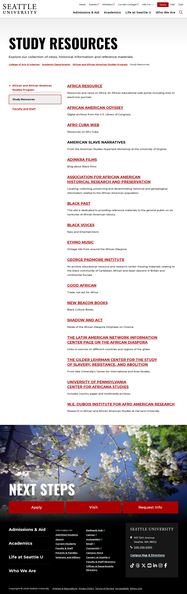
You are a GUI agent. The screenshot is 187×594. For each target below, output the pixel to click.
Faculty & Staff (64, 548)
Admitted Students (67, 534)
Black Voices (80, 225)
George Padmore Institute (95, 259)
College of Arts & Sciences (24, 64)
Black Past (79, 203)
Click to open (147, 5)
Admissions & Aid (86, 12)
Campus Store (94, 552)
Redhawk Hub (94, 530)
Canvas (90, 534)
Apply (163, 4)
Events (93, 4)
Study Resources (24, 99)
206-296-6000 (143, 547)
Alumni (60, 539)
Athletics (107, 4)
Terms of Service (104, 588)
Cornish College (127, 4)
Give (180, 4)
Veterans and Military (68, 557)
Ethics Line (136, 588)
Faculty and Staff (24, 108)
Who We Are (165, 12)
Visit (172, 4)
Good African (81, 285)
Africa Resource (84, 86)
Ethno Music (80, 242)
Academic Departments (56, 64)
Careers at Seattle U (98, 557)
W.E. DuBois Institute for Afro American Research (121, 404)
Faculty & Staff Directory (100, 561)
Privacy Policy (86, 588)
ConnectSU (92, 548)
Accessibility (122, 588)
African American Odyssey (95, 107)
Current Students (66, 543)
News (82, 4)
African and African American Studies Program (100, 64)
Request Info (150, 507)
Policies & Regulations (64, 588)
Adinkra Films (82, 159)
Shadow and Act (85, 320)
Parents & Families (67, 552)
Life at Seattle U (138, 12)
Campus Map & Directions (147, 555)
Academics (112, 12)
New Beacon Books (87, 303)
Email (89, 543)
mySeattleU (93, 539)
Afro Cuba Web (83, 125)
